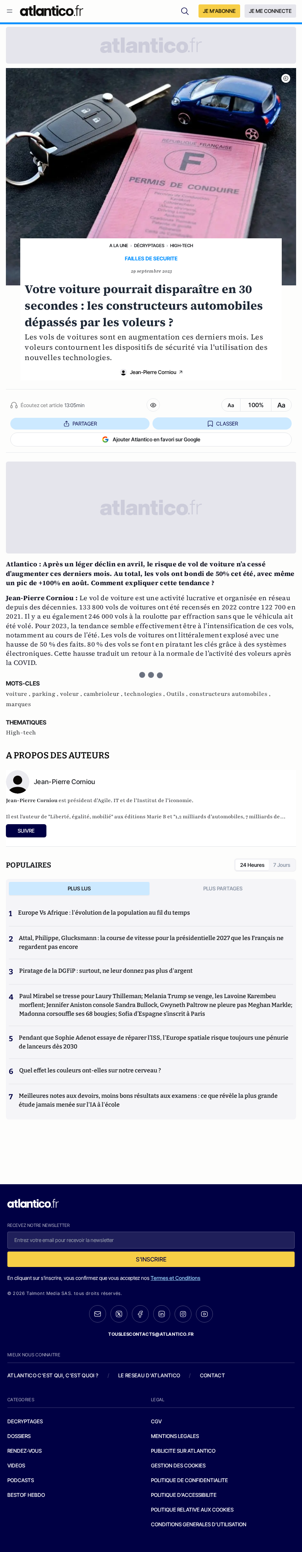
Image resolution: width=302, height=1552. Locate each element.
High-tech (181, 245)
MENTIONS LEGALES (175, 1436)
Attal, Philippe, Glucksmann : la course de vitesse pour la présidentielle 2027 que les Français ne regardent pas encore (151, 942)
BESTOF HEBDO (26, 1495)
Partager (85, 423)
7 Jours (281, 865)
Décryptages (149, 245)
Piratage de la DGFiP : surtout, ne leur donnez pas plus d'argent (106, 970)
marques (18, 704)
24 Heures (252, 865)
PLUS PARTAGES (223, 888)
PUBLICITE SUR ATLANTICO (183, 1451)
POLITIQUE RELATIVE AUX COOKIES (192, 1509)
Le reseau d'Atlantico (149, 1375)
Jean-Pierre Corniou (153, 372)
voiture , (19, 694)
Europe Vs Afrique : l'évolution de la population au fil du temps (104, 912)
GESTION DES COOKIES (178, 1465)
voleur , (72, 694)
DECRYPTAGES (25, 1421)
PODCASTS (20, 1480)
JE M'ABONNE (219, 11)
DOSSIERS (19, 1436)
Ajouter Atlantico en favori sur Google (156, 439)
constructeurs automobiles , (230, 694)
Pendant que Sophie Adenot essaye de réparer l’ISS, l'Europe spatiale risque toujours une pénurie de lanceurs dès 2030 (153, 1042)
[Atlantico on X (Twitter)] (118, 1314)
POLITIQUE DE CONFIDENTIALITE (189, 1480)
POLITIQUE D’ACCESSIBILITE (184, 1495)
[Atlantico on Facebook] (140, 1314)
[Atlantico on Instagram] (183, 1314)
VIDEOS (16, 1465)
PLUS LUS (79, 888)
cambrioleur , (104, 694)
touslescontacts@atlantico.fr (151, 1334)
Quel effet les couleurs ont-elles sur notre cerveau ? (90, 1070)
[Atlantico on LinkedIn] (161, 1314)
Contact (212, 1375)
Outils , (177, 694)
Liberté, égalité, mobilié (80, 816)
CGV (156, 1421)
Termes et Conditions (175, 1278)
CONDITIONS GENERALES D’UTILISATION (198, 1524)
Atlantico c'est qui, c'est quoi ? (53, 1375)
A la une (118, 245)
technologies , (145, 694)
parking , (46, 694)
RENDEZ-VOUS (24, 1451)
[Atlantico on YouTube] (204, 1314)
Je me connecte (270, 11)
